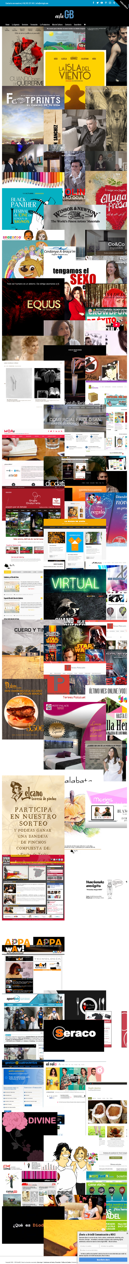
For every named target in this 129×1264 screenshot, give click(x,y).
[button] (103, 1234)
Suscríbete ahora (103, 1259)
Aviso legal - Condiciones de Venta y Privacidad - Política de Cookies (54, 1262)
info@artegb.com (42, 3)
